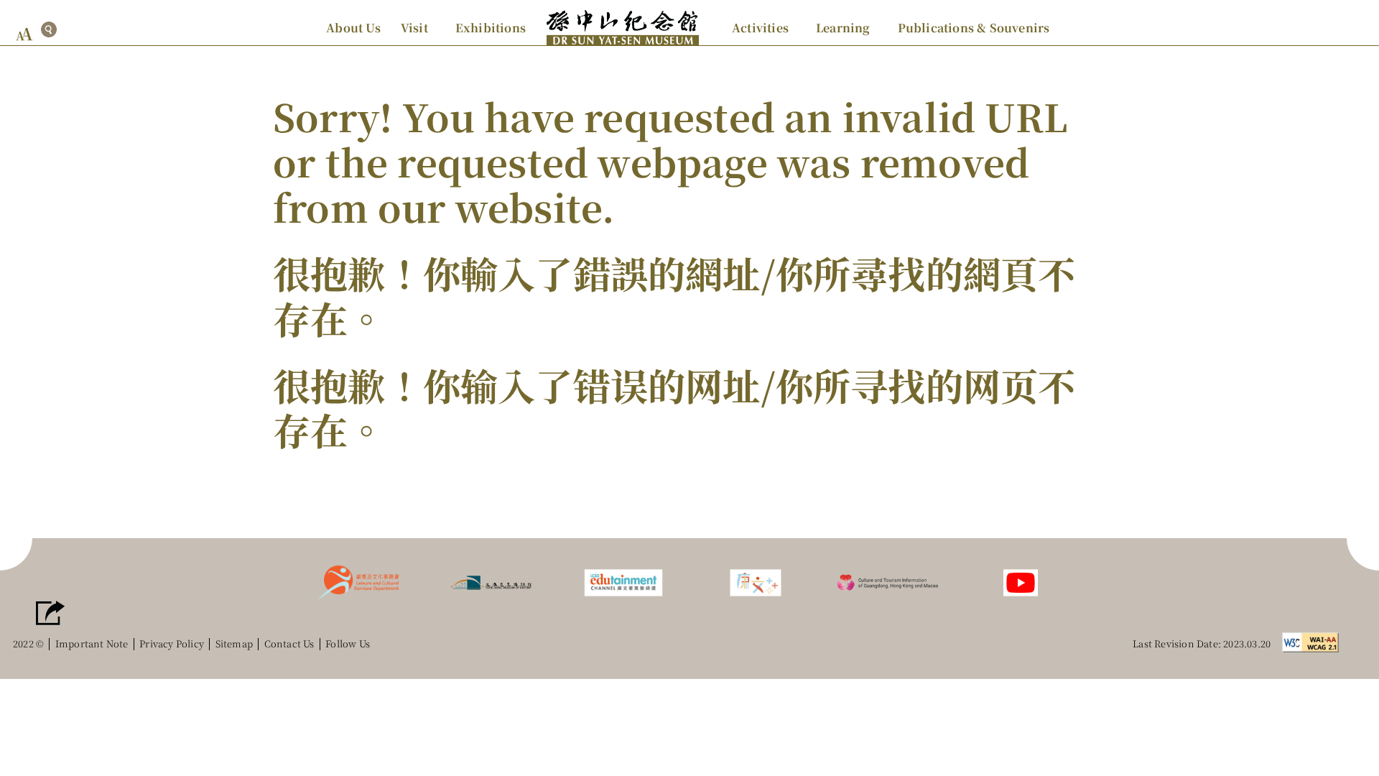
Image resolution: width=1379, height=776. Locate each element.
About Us (353, 27)
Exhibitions (490, 27)
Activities (760, 27)
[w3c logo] (1314, 640)
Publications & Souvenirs (974, 27)
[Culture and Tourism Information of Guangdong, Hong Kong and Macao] (888, 581)
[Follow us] (1020, 581)
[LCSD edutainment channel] (623, 581)
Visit (414, 27)
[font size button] (24, 34)
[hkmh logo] (491, 581)
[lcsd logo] (358, 581)
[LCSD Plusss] (755, 581)
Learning (843, 27)
